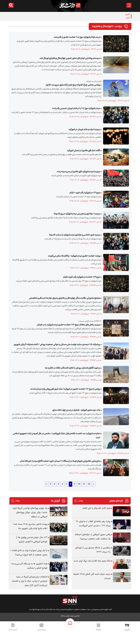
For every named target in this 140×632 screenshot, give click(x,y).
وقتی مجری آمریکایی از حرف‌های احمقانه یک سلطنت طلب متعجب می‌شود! (92, 537)
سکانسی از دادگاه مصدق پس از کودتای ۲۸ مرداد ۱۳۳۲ (92, 550)
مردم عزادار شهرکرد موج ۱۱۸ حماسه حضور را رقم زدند (77, 37)
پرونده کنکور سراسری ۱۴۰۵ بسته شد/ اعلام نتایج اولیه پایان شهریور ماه (30, 526)
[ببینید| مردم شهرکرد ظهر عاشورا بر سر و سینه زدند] (115, 178)
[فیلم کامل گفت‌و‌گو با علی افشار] (122, 511)
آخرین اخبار (13, 629)
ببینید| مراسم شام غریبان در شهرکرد (84, 129)
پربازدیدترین (41, 629)
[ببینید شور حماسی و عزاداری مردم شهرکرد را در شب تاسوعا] (115, 241)
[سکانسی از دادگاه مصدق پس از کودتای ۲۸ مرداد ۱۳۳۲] (122, 551)
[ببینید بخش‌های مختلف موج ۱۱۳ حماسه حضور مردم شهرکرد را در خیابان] (115, 328)
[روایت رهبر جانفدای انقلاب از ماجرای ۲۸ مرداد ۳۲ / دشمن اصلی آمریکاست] (122, 524)
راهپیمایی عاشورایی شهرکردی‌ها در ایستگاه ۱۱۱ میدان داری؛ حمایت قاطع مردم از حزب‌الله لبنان (60, 461)
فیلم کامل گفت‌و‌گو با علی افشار (96, 508)
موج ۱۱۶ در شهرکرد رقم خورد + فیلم (84, 193)
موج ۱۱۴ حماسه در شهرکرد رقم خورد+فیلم (81, 277)
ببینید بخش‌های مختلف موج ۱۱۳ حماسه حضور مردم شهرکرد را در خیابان (68, 325)
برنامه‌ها (98, 629)
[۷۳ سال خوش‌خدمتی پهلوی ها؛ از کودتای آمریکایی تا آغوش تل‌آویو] (58, 540)
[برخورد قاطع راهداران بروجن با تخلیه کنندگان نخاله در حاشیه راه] (115, 374)
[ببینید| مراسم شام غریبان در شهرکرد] (115, 135)
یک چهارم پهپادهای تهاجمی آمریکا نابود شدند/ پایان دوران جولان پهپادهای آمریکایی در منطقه (30, 512)
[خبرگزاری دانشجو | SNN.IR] (70, 5)
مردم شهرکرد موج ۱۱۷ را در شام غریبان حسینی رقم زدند (76, 108)
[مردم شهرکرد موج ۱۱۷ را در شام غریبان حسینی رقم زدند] (115, 114)
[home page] (70, 622)
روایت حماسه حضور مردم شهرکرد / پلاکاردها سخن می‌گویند (74, 256)
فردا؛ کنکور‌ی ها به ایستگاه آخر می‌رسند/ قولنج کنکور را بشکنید (29, 566)
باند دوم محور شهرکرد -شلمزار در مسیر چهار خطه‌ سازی (76, 410)
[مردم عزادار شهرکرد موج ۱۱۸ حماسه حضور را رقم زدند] (115, 43)
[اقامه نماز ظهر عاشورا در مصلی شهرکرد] (115, 157)
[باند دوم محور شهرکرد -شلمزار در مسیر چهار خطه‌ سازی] (115, 416)
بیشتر (78, 500)
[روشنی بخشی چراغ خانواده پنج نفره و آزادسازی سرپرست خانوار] (115, 88)
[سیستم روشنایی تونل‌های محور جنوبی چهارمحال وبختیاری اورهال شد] (115, 64)
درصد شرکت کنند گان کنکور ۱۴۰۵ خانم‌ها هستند (91, 576)
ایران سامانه (65, 616)
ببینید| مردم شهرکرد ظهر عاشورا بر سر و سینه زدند (78, 172)
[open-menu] (128, 5)
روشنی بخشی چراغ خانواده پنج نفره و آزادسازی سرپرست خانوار (73, 85)
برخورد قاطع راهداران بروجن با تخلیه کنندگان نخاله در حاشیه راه (72, 368)
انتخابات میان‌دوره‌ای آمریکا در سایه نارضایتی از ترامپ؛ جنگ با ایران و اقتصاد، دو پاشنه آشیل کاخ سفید (29, 581)
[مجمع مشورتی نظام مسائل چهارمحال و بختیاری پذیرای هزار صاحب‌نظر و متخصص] (115, 304)
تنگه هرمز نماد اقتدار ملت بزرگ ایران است (92, 561)
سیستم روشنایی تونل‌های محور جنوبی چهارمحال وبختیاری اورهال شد (70, 58)
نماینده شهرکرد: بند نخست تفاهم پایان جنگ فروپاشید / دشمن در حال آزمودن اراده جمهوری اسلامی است (56, 436)
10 (79, 484)
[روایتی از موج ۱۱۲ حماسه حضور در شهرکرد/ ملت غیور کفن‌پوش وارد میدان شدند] (115, 395)
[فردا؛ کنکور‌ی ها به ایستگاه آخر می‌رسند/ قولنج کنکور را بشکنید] (58, 567)
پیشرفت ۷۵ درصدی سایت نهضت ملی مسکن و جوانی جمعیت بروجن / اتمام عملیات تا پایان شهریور (57, 345)
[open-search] (11, 5)
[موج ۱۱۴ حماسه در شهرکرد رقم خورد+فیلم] (115, 283)
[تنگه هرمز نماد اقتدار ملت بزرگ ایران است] (122, 564)
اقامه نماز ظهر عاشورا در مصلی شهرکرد (83, 151)
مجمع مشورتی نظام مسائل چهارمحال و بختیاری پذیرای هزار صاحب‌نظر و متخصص (64, 298)
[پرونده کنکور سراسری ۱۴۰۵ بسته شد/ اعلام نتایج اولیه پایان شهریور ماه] (58, 527)
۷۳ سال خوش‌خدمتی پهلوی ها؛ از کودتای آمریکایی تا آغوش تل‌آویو (31, 539)
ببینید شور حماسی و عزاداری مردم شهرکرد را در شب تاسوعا (74, 235)
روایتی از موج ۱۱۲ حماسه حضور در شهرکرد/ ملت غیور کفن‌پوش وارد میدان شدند (65, 389)
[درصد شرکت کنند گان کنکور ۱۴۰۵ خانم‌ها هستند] (122, 577)
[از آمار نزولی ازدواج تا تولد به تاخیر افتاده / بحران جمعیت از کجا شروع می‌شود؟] (58, 554)
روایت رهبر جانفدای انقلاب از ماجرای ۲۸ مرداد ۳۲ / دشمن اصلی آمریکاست (93, 523)
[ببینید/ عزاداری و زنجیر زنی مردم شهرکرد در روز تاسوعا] (115, 220)
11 (84, 484)
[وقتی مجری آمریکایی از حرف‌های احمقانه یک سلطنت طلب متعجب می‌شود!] (122, 538)
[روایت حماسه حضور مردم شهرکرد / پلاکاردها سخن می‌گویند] (115, 262)
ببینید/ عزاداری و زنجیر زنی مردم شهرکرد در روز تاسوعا (77, 214)
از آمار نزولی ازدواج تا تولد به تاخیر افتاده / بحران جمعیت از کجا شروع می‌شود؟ (28, 553)
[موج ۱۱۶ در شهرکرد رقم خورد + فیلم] (115, 199)
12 (89, 484)
